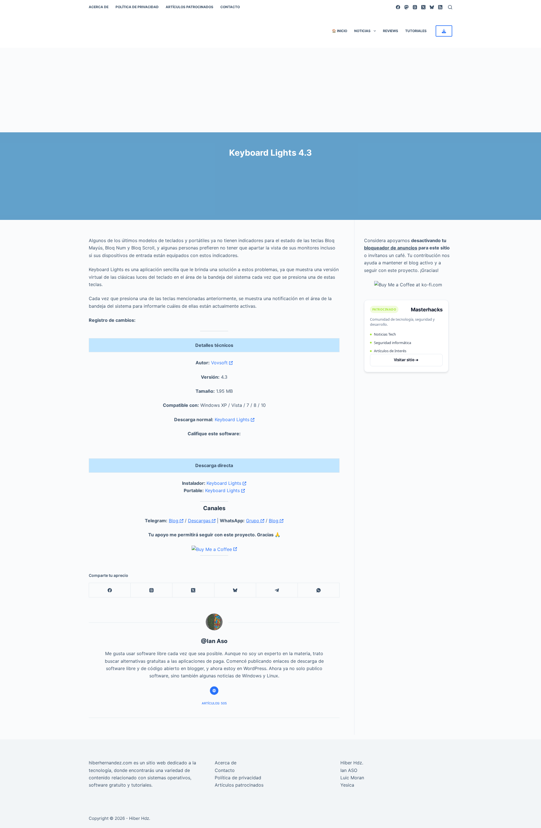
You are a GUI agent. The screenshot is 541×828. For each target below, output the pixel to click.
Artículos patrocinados (189, 7)
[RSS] (440, 7)
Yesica (347, 785)
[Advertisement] (270, 90)
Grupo (253, 520)
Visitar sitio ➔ (406, 359)
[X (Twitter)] (423, 7)
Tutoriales (416, 31)
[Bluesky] (432, 7)
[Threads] (415, 7)
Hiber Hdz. (351, 762)
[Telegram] (277, 590)
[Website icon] (214, 690)
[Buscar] (450, 7)
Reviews (390, 31)
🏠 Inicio (339, 31)
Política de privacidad (137, 7)
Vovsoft (220, 362)
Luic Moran (352, 777)
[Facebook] (398, 7)
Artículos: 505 (214, 703)
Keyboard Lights (233, 419)
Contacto (230, 7)
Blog (174, 520)
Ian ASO (348, 770)
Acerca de (98, 7)
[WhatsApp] (319, 590)
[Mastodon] (406, 7)
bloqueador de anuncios (390, 248)
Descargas (200, 520)
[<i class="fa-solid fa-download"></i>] (444, 31)
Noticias (362, 31)
